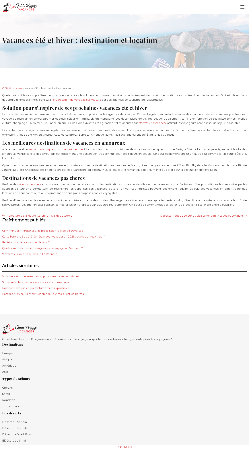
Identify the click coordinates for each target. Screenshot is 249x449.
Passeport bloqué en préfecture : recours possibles (35, 288)
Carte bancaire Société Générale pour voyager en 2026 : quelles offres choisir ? (54, 236)
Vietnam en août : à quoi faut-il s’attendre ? (31, 254)
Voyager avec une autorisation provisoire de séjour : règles (40, 276)
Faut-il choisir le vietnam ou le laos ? (26, 242)
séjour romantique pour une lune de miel (56, 149)
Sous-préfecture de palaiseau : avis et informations (35, 282)
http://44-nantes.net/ (152, 123)
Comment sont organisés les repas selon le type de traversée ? (43, 230)
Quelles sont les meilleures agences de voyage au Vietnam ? (42, 248)
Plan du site (124, 446)
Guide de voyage (14, 88)
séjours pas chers (30, 184)
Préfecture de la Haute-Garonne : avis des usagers (38, 215)
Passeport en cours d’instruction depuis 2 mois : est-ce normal (43, 294)
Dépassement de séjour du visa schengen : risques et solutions (202, 215)
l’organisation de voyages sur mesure (76, 99)
